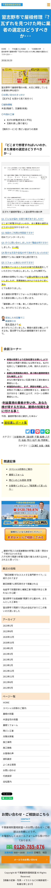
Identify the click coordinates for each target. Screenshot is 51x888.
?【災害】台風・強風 (39, 445)
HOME (3, 49)
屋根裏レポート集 (15, 422)
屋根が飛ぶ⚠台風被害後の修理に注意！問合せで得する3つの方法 (26, 552)
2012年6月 (8, 682)
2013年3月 (8, 653)
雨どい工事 (8, 730)
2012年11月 (8, 676)
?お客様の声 (36, 49)
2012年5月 (8, 687)
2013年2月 (8, 659)
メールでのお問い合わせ (25, 859)
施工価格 (7, 747)
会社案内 (7, 781)
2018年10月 (8, 642)
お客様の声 (8, 753)
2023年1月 (8, 625)
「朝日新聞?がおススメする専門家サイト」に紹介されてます (25, 576)
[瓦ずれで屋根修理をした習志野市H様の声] (25, 187)
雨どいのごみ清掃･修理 (20, 480)
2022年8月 (8, 631)
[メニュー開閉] (48, 4)
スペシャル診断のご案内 (20, 469)
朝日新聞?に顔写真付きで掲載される (20, 583)
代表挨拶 (7, 775)
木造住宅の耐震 (10, 719)
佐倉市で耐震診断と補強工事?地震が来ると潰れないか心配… (25, 591)
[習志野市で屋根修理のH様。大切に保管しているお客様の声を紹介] (25, 75)
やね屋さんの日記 (19, 49)
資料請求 (7, 758)
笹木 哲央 (9, 324)
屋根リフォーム (16, 474)
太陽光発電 (8, 736)
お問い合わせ (9, 770)
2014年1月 (8, 648)
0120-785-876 (29, 846)
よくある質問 (9, 764)
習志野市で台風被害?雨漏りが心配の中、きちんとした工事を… (25, 600)
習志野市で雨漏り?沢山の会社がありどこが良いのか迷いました (25, 609)
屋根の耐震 (8, 713)
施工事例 (7, 741)
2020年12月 (8, 636)
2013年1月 (8, 665)
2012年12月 (8, 670)
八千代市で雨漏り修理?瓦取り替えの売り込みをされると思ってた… (24, 558)
